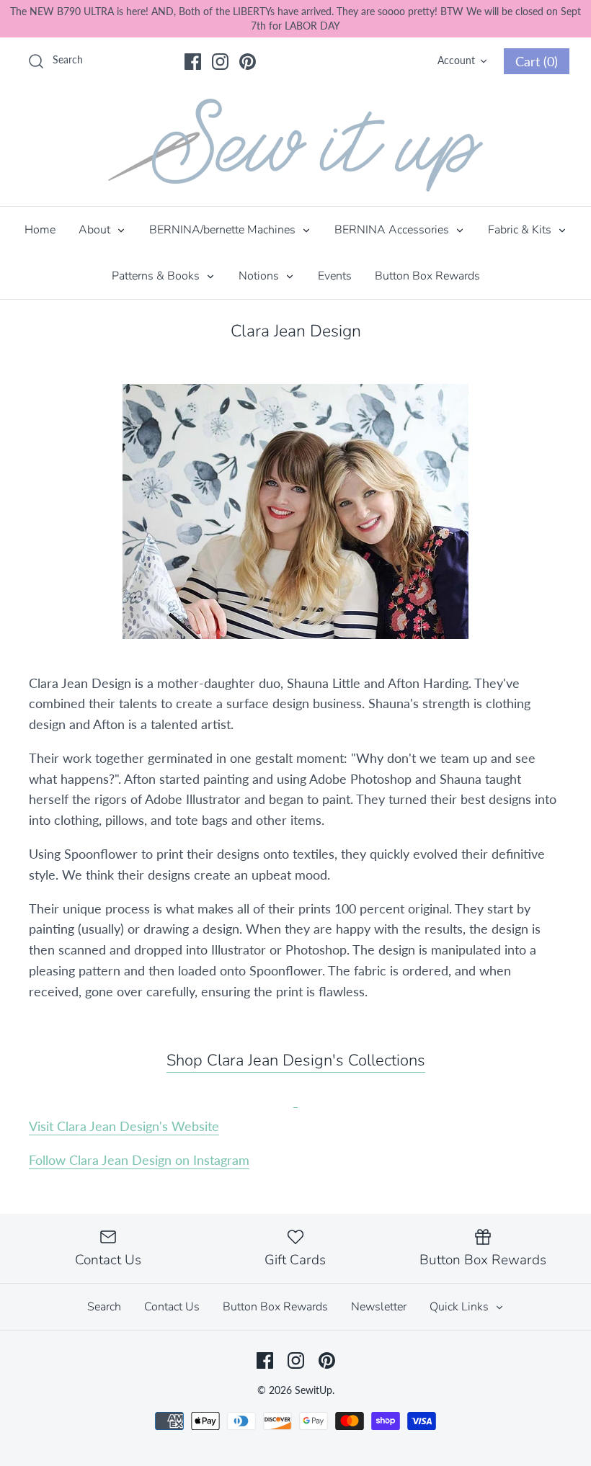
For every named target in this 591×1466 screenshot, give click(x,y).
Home (40, 230)
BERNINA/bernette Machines (223, 230)
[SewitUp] (295, 145)
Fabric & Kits (521, 230)
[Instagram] (220, 61)
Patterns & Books (157, 276)
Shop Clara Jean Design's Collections (295, 1060)
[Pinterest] (247, 61)
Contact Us (172, 1307)
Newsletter (378, 1307)
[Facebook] (193, 61)
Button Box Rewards (427, 276)
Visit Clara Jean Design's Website (124, 1126)
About (96, 230)
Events (335, 276)
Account (456, 60)
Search (104, 1307)
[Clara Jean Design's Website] (295, 1096)
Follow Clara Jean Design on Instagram (139, 1160)
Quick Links (461, 1307)
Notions (260, 276)
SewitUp (313, 1390)
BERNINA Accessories (393, 230)
